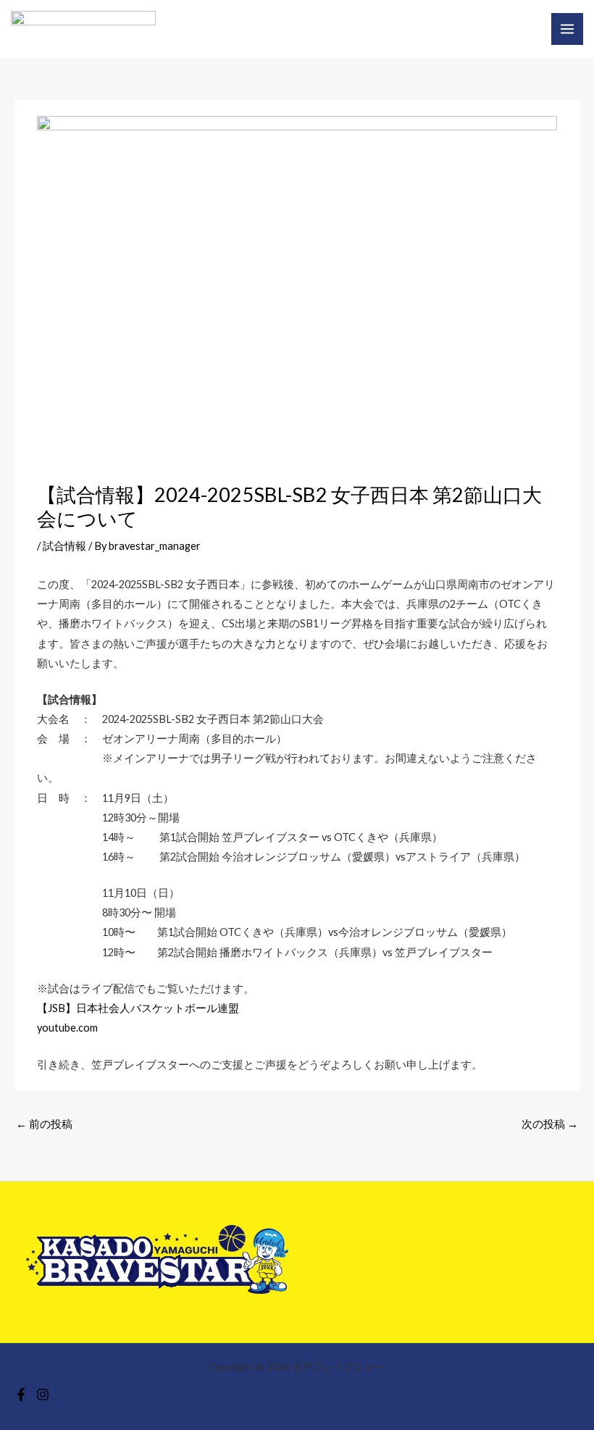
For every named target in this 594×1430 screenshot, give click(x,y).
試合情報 (64, 546)
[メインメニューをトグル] (567, 29)
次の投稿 (550, 1124)
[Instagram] (42, 1394)
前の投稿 (44, 1124)
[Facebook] (21, 1394)
